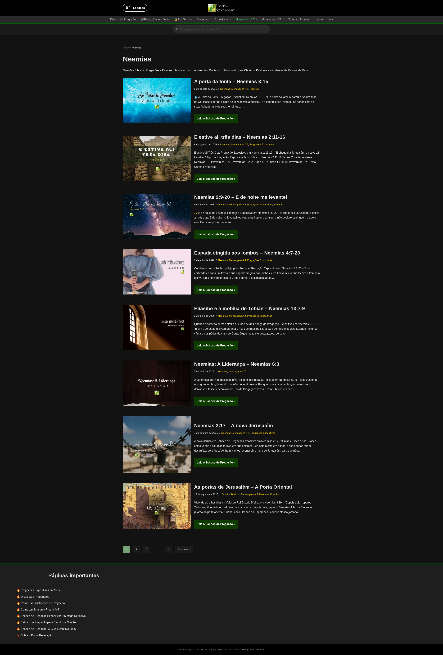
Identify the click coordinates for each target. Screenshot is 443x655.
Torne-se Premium (299, 19)
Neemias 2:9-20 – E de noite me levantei (240, 197)
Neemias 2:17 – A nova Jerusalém (233, 425)
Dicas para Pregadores (35, 596)
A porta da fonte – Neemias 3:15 (231, 81)
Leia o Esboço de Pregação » (214, 120)
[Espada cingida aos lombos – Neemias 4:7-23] (157, 272)
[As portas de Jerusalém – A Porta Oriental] (157, 506)
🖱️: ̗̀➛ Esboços (135, 7)
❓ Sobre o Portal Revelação (34, 635)
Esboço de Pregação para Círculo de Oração (48, 622)
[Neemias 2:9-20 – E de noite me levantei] (157, 216)
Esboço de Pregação (123, 19)
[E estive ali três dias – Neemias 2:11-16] (157, 158)
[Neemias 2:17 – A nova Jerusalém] (157, 444)
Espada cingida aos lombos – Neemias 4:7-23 (247, 253)
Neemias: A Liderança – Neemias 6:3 (236, 364)
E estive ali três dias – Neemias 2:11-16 (239, 137)
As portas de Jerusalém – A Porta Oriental (243, 487)
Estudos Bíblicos (231, 494)
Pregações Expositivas (262, 144)
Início (126, 47)
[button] (191, 19)
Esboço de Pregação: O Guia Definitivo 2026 (48, 628)
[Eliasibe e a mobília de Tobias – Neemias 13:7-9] (157, 327)
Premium (254, 88)
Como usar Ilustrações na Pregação (43, 603)
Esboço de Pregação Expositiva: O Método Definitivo (53, 615)
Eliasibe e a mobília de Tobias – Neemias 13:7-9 (249, 308)
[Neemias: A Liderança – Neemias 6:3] (157, 383)
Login (319, 19)
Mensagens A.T (239, 88)
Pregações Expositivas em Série (41, 590)
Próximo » (184, 549)
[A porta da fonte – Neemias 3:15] (157, 100)
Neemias (225, 88)
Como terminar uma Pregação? (40, 609)
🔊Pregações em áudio (155, 19)
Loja (330, 19)
